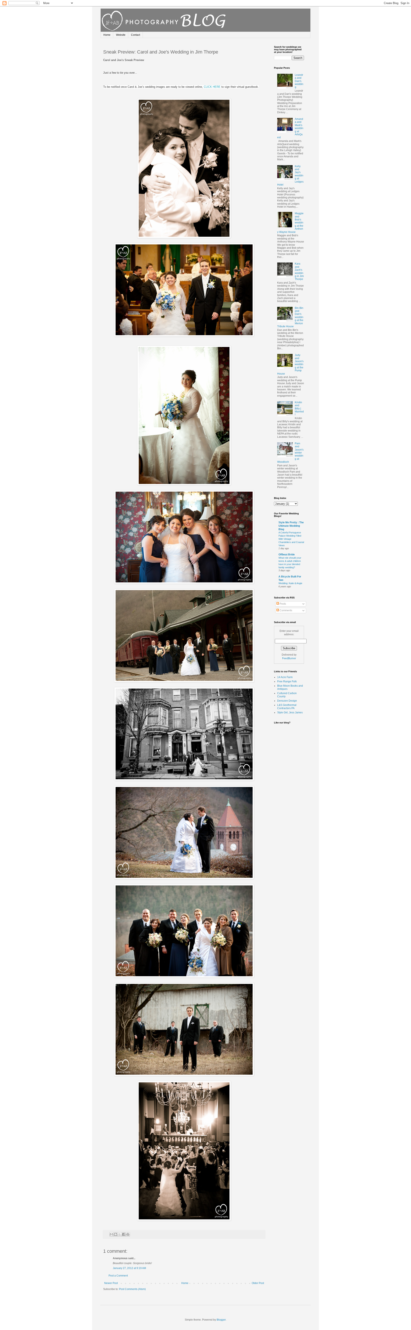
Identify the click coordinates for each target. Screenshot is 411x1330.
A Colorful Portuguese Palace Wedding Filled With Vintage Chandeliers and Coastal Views (291, 538)
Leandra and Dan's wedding (299, 81)
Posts (282, 603)
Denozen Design (287, 700)
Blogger (221, 1319)
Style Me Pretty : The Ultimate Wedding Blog (291, 526)
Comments (285, 610)
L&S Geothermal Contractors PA (286, 707)
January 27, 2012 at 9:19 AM (129, 1268)
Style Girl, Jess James (290, 712)
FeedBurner (289, 658)
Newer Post (111, 1283)
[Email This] (111, 1234)
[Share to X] (120, 1234)
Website (120, 34)
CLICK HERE (212, 86)
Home (106, 34)
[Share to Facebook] (124, 1234)
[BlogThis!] (115, 1234)
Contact (135, 34)
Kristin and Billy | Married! (299, 408)
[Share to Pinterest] (128, 1234)
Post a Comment (118, 1275)
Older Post (258, 1283)
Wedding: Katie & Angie (290, 583)
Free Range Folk (287, 681)
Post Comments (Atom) (132, 1289)
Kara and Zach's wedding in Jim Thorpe (299, 271)
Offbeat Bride (286, 554)
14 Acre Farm (285, 677)
